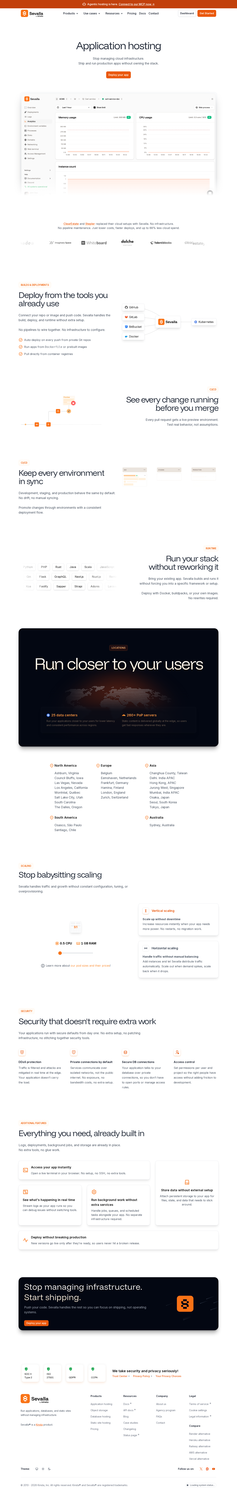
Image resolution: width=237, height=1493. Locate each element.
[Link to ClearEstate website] (182, 243)
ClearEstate (71, 223)
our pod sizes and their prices (90, 965)
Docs (142, 13)
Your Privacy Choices (168, 1376)
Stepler (90, 223)
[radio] (37, 1469)
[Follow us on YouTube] (213, 1469)
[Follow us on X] (201, 1469)
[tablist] (178, 941)
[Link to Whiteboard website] (81, 243)
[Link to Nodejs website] (215, 243)
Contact (154, 13)
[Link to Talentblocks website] (148, 243)
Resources (112, 13)
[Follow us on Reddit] (207, 1469)
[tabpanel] (76, 941)
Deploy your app (118, 74)
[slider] (60, 953)
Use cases (90, 13)
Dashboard (187, 13)
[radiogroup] (43, 1469)
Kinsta (39, 1424)
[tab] (178, 919)
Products (69, 13)
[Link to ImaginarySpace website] (48, 243)
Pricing (131, 13)
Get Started (207, 13)
